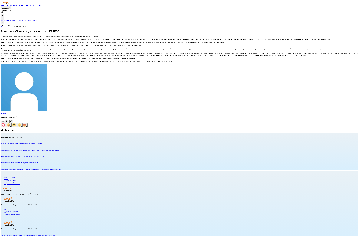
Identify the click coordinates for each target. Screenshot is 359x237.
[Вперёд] (2, 22)
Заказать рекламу (14, 20)
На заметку (33, 20)
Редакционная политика (12, 184)
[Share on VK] (3, 122)
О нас (6, 179)
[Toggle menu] (2, 15)
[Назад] (2, 18)
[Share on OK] (6, 121)
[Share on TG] (8, 122)
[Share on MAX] (11, 121)
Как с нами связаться (11, 180)
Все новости (5, 8)
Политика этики (9, 182)
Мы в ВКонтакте (25, 20)
